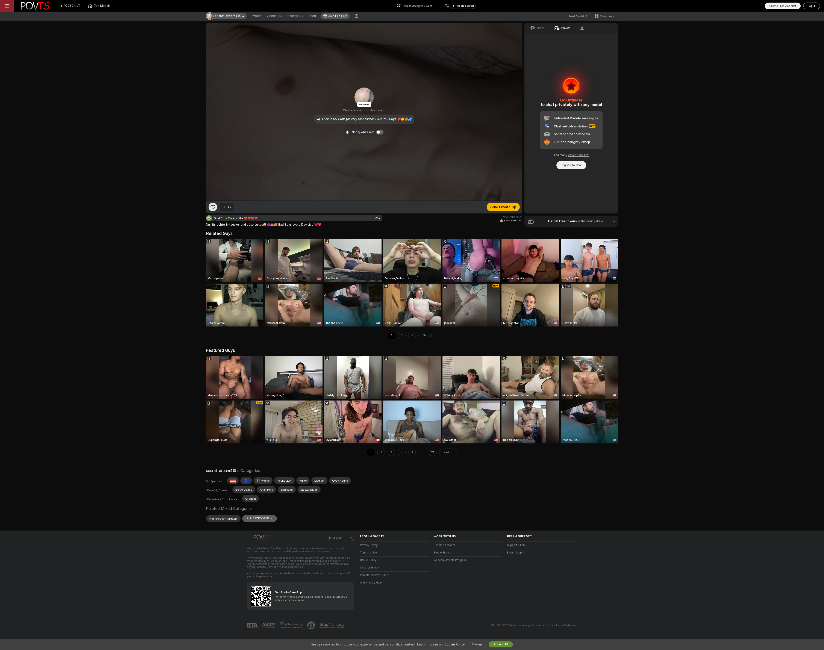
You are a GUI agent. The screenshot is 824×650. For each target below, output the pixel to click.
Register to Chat (571, 165)
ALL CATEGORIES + (259, 518)
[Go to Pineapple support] (311, 625)
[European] (246, 480)
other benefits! (578, 155)
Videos (274, 16)
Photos (295, 16)
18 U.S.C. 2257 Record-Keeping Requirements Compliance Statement (534, 625)
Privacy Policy (369, 545)
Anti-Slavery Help (371, 582)
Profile (256, 16)
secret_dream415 (221, 470)
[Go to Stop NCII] (332, 625)
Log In (812, 6)
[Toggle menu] (7, 6)
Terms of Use (368, 552)
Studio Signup (442, 552)
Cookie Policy (454, 644)
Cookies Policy (369, 567)
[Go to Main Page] (35, 6)
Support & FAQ (516, 545)
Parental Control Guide (374, 575)
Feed (312, 16)
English (337, 537)
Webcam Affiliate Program (450, 560)
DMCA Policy (368, 560)
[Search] (447, 6)
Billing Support (516, 552)
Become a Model (444, 545)
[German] (233, 480)
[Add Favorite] (213, 207)
